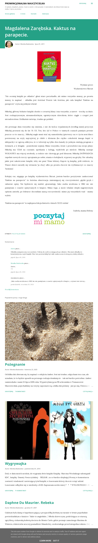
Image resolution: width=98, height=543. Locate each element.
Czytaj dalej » (88, 391)
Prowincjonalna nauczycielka (25, 3)
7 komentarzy (20, 391)
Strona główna (10, 14)
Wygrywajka (15, 463)
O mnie (22, 14)
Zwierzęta (45, 14)
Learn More (45, 541)
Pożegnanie (15, 364)
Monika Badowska (17, 263)
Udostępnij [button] (87, 234)
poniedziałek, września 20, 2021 (22, 284)
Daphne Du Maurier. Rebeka (29, 502)
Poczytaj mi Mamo (18, 234)
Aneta (13, 249)
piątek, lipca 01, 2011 (18, 257)
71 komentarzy (20, 491)
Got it (56, 541)
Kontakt (33, 14)
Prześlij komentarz (12, 289)
